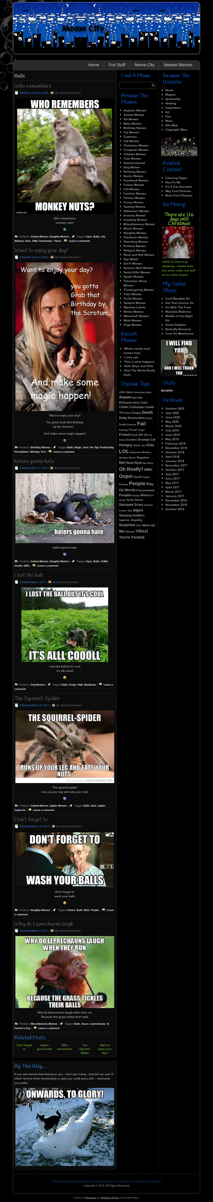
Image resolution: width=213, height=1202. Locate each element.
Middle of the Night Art (179, 318)
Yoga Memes (132, 324)
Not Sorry (148, 463)
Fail (141, 424)
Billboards (125, 403)
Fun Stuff (117, 65)
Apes (89, 237)
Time (138, 526)
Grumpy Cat (146, 439)
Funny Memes (134, 202)
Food (133, 430)
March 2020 (173, 426)
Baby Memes (133, 123)
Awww (125, 397)
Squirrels (20, 810)
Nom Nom (134, 463)
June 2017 (172, 478)
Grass (85, 1024)
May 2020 (172, 421)
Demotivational (134, 163)
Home (93, 65)
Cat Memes (131, 141)
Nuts (28, 241)
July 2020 (172, 413)
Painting (123, 484)
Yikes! (57, 241)
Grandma (131, 440)
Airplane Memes (135, 110)
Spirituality (173, 99)
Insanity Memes (135, 215)
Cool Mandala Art (177, 298)
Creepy (136, 413)
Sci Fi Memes (133, 263)
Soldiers (139, 515)
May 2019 (172, 439)
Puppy (136, 495)
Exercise (131, 425)
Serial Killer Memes (137, 272)
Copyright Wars (176, 129)
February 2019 (175, 443)
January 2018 (174, 461)
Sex (130, 511)
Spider (101, 806)
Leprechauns (97, 1024)
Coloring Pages (176, 178)
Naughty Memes (59, 237)
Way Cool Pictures (178, 191)
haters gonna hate (34, 461)
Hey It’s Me (173, 182)
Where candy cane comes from (137, 351)
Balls (96, 237)
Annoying (139, 392)
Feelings (123, 430)
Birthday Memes (40, 448)
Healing (170, 103)
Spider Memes (58, 806)
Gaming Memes (134, 206)
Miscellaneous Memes (44, 1024)
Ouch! (137, 477)
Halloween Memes (136, 211)
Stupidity (136, 520)
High (80, 685)
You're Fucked (131, 537)
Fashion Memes (135, 193)
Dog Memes (38, 685)
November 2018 (176, 448)
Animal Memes (39, 237)
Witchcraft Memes (136, 316)
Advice (71, 910)
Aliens (129, 392)
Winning (34, 452)
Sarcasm (126, 505)
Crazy (126, 413)
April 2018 (172, 456)
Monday (123, 458)
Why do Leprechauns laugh (43, 924)
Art (167, 112)
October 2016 (174, 509)
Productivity (107, 448)
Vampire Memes (135, 303)
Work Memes (133, 320)
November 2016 (176, 504)
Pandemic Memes (136, 237)
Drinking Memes (135, 171)
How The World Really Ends (139, 372)
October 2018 (174, 452)
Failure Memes (134, 184)
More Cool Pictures (178, 195)
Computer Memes (136, 149)
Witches (130, 532)
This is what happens (139, 361)
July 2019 (172, 430)
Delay (123, 418)
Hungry (125, 445)
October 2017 (174, 469)
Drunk (122, 424)
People (95, 910)
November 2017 (176, 465)
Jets (143, 446)
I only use (131, 357)
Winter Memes (134, 311)
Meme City (83, 29)
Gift (146, 435)
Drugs (72, 685)
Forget (141, 430)
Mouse (132, 458)
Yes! (43, 452)
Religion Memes (135, 250)
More (168, 121)
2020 (122, 392)
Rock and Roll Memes (139, 254)
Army (148, 392)
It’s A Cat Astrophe (178, 186)
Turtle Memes (133, 298)
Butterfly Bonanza (178, 329)
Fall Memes (132, 189)
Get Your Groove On (179, 303)
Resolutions (22, 452)
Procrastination (145, 490)
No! (122, 462)
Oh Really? (131, 469)
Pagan (146, 477)
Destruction (136, 418)
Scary (138, 505)
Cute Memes (132, 158)
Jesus (136, 445)
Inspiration (173, 107)
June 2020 (172, 417)
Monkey (19, 241)
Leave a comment (79, 241)
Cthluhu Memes (135, 154)
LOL (103, 237)
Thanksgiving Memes (139, 289)
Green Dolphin (175, 324)
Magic (78, 448)
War (122, 531)
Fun (168, 116)
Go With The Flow (178, 307)
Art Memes (131, 119)
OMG (35, 241)
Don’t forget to (31, 819)
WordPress (90, 1198)
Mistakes (146, 452)
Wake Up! (148, 525)
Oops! (126, 476)
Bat (140, 398)
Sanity (130, 500)
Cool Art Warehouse (179, 333)
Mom (87, 910)
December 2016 (176, 500)
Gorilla (18, 566)
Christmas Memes (136, 145)
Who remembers (32, 86)
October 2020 (174, 408)
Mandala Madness (178, 311)
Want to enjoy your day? (41, 250)
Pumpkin (125, 495)
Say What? (131, 259)
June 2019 (172, 434)
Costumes (136, 407)
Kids (150, 445)
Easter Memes (133, 176)
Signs (138, 510)
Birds (136, 403)
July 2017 (172, 474)
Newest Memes (178, 65)
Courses (127, 1181)
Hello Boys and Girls (138, 366)
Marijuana (90, 685)
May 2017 (172, 483)
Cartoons (130, 136)
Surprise (127, 525)
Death (147, 412)
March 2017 (173, 491)
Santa (139, 499)
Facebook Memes (136, 180)
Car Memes (131, 132)
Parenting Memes (136, 241)
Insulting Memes (135, 219)
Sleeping (125, 515)
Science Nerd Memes (138, 268)
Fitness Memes (134, 198)
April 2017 (172, 487)
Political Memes (135, 246)
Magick (170, 94)
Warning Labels (135, 307)
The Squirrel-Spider (37, 698)
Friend (124, 435)
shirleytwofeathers (70, 93)
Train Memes (132, 294)
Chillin (104, 562)
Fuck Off (136, 434)
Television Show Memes (135, 283)
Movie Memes (133, 228)
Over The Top (90, 448)
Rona (144, 495)
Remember (45, 241)
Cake (143, 402)
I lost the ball (28, 575)
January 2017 (174, 496)
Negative (143, 457)
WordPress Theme (110, 1198)
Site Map (171, 125)
